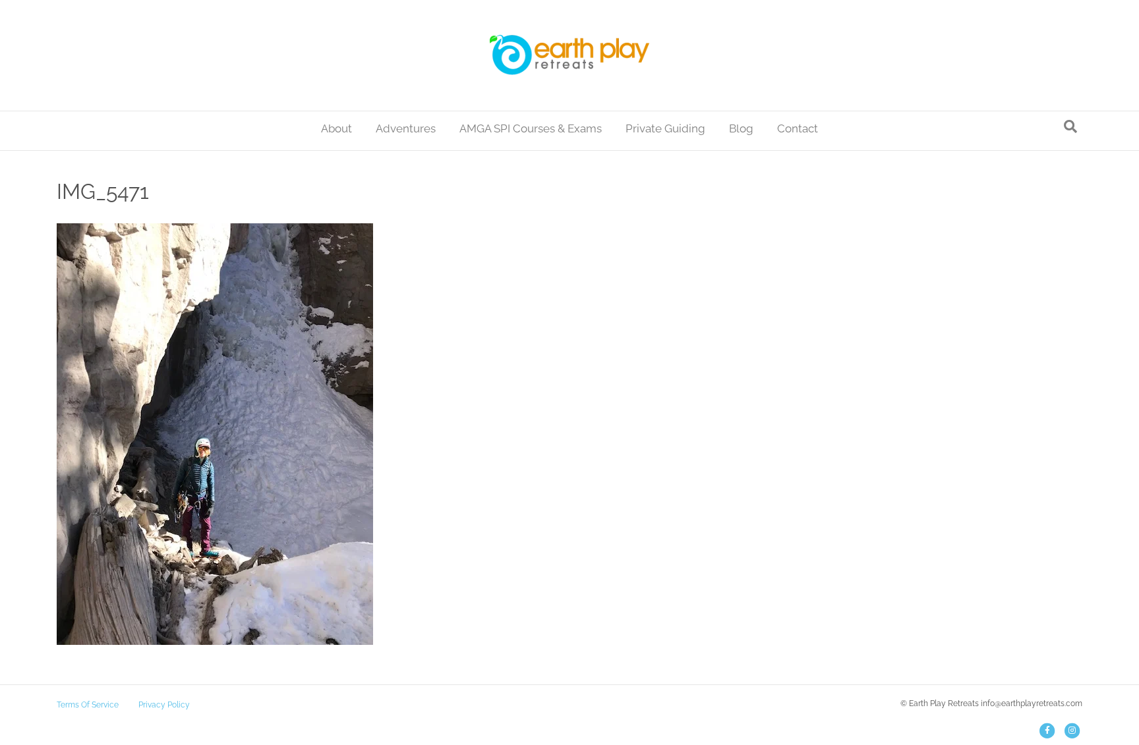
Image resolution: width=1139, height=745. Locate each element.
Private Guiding (665, 128)
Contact (797, 128)
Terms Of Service (88, 704)
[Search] (1070, 126)
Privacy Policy (164, 704)
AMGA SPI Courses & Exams (530, 128)
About (336, 128)
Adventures (406, 128)
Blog (741, 128)
